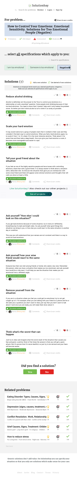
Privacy (56, 473)
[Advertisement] (40, 207)
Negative (64, 67)
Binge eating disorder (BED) (16, 400)
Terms (48, 473)
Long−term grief (22, 430)
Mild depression (12, 410)
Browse (40, 10)
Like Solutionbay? (19, 188)
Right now (35, 440)
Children (42, 430)
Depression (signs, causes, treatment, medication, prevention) (38, 406)
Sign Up (59, 10)
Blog (33, 473)
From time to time (25, 440)
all (18, 54)
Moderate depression (27, 410)
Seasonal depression (43, 410)
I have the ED (31, 400)
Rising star (21, 115)
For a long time (12, 440)
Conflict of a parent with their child (19, 420)
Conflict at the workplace (40, 420)
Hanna (14, 115)
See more (9, 446)
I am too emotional (15, 67)
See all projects (37, 194)
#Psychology (36, 43)
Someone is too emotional (42, 67)
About (19, 473)
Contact (40, 473)
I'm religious (33, 430)
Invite (26, 473)
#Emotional (45, 43)
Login (49, 10)
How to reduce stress (18, 436)
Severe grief (11, 430)
